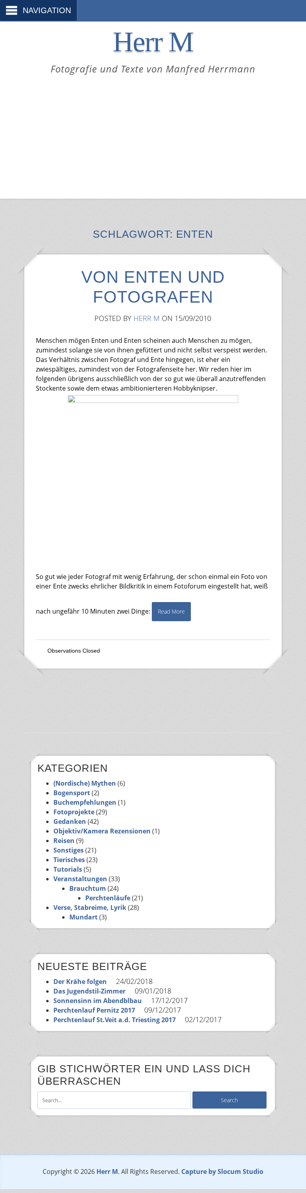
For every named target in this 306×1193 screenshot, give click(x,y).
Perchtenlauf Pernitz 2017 (94, 1010)
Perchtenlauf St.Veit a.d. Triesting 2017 (114, 1019)
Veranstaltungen (80, 878)
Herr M (153, 42)
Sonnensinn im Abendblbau (97, 1000)
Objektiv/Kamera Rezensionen (102, 831)
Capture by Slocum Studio (222, 1171)
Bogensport (71, 792)
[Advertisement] (153, 135)
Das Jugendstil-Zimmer (89, 991)
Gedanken (69, 821)
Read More (171, 611)
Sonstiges (68, 850)
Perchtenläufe (107, 898)
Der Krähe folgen (80, 981)
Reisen (64, 840)
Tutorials (67, 869)
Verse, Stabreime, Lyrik (89, 907)
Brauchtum (87, 888)
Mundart (83, 917)
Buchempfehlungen (84, 802)
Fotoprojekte (73, 812)
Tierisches (69, 859)
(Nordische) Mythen (84, 783)
